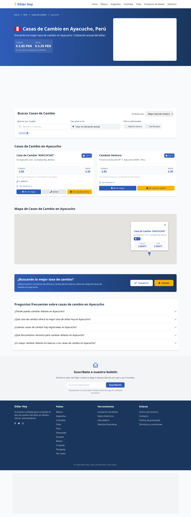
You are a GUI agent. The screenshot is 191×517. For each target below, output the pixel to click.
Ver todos (61, 453)
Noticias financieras (107, 424)
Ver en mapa (29, 192)
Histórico (172, 4)
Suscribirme (115, 384)
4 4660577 (23, 181)
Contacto (143, 416)
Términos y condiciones (150, 424)
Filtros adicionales (132, 121)
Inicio (95, 4)
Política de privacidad (149, 420)
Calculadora (103, 420)
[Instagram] (23, 423)
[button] (149, 254)
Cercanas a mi (77, 121)
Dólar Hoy (25, 4)
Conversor (143, 283)
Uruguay (60, 445)
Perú (25, 15)
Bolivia (59, 441)
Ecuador (60, 436)
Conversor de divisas (154, 4)
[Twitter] (19, 423)
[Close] (165, 225)
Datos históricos (106, 416)
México (104, 4)
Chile (138, 4)
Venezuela (61, 432)
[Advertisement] (144, 39)
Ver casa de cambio (80, 192)
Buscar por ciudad (26, 121)
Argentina (116, 4)
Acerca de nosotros (148, 412)
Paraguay (60, 449)
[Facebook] (15, 423)
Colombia (128, 4)
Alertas (165, 283)
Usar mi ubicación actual (87, 126)
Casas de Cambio (39, 15)
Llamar (55, 192)
